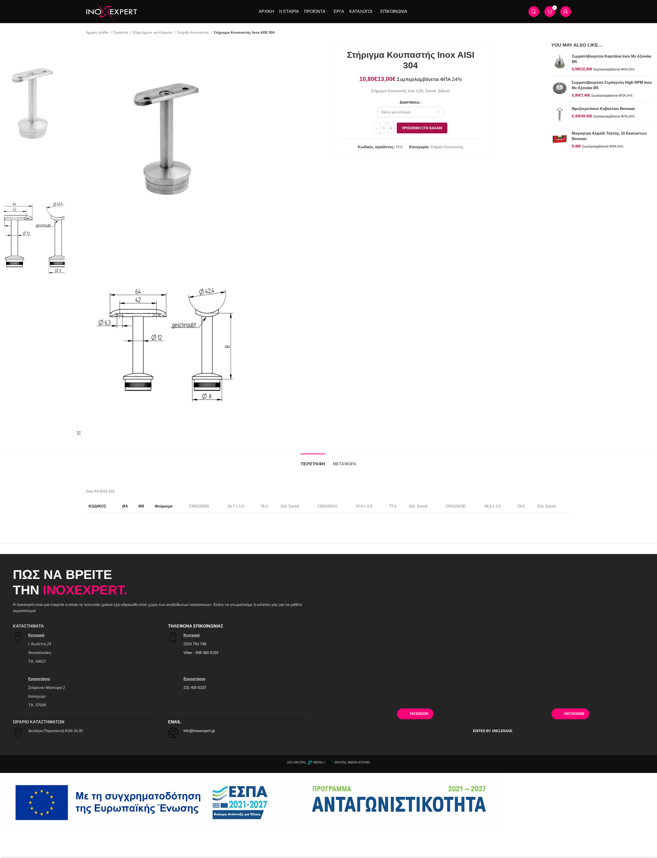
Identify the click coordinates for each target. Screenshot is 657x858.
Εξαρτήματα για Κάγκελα (153, 32)
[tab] (313, 461)
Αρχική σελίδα (97, 32)
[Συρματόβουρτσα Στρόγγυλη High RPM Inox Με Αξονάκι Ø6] (559, 89)
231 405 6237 (194, 687)
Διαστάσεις (410, 102)
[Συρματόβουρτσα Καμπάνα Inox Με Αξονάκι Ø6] (559, 62)
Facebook (419, 714)
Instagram (574, 714)
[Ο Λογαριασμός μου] (566, 11)
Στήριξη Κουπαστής (193, 32)
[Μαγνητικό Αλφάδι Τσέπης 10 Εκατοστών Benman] (559, 140)
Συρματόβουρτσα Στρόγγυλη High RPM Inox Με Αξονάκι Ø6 (612, 85)
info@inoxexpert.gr (199, 730)
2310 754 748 (194, 644)
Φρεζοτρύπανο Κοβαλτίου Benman (603, 108)
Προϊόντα (121, 32)
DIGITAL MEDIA (308, 762)
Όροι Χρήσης (596, 696)
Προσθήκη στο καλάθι (422, 128)
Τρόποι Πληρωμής (389, 696)
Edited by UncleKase (493, 731)
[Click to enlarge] (78, 433)
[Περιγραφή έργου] (251, 802)
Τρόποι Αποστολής (493, 696)
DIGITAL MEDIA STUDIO (352, 762)
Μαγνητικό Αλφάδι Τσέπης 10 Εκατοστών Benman (609, 136)
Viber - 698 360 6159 (200, 652)
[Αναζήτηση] (534, 11)
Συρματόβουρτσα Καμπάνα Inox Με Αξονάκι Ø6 (611, 59)
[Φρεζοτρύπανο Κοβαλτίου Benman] (559, 114)
